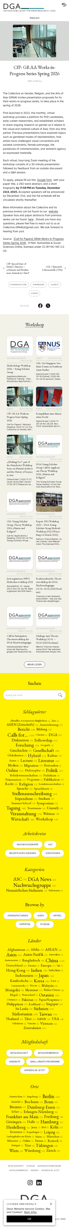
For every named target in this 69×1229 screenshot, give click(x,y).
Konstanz (17, 1132)
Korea (41, 980)
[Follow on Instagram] (30, 1182)
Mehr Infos (30, 1212)
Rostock (55, 1141)
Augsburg (34, 1096)
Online (14, 770)
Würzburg (34, 1150)
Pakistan (30, 1000)
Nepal (15, 995)
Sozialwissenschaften (51, 784)
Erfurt (16, 1112)
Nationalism (52, 765)
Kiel (45, 1127)
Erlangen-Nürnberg (41, 1111)
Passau (40, 1141)
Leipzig (51, 1132)
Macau (35, 985)
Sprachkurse (43, 789)
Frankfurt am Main (24, 1116)
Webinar (51, 814)
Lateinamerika (19, 985)
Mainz (40, 1136)
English (34, 18)
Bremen (18, 1107)
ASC (19, 879)
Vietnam (48, 1023)
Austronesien (13, 960)
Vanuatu (33, 1023)
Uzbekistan (19, 1023)
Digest (55, 285)
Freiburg (53, 1116)
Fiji (60, 965)
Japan (46, 975)
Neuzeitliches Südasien (22, 853)
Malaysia (50, 985)
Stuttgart (17, 1145)
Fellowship (45, 740)
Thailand (14, 1019)
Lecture (28, 760)
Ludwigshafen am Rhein (20, 1136)
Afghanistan (18, 949)
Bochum (33, 1101)
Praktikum (51, 775)
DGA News (42, 879)
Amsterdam (17, 1096)
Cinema (41, 734)
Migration (33, 765)
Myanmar (33, 990)
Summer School (23, 803)
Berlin (51, 1096)
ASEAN (53, 949)
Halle (33, 1122)
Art (55, 721)
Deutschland (16, 965)
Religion (28, 784)
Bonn (51, 1101)
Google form (44, 179)
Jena (35, 1127)
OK (29, 1218)
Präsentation (15, 779)
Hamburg (51, 1122)
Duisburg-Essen (43, 1106)
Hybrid (37, 755)
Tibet (30, 1019)
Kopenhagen (34, 1132)
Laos (55, 981)
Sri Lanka (23, 1009)
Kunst (14, 760)
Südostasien (53, 853)
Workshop (39, 285)
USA (57, 1018)
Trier (29, 1145)
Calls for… (21, 735)
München (54, 1136)
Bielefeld (17, 1101)
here (30, 219)
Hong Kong (17, 970)
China (55, 960)
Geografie (46, 745)
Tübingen (47, 1145)
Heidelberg (18, 1127)
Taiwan (48, 1014)
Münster (14, 1141)
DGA (55, 734)
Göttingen (16, 1122)
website (53, 211)
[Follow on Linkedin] (39, 1182)
